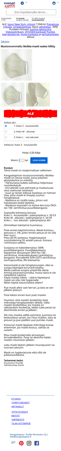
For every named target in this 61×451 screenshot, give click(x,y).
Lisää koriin (39, 160)
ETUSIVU (16, 399)
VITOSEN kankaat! (35, 32)
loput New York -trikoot (21, 24)
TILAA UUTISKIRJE (21, 423)
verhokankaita (50, 34)
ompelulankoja (22, 26)
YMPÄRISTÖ (17, 419)
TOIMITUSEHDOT (20, 402)
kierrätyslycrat (10, 34)
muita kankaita (29, 34)
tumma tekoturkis (40, 29)
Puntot (51, 32)
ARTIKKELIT (17, 406)
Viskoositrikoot (15, 32)
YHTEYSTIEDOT (19, 412)
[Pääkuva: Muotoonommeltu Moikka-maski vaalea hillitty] (16, 79)
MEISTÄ (15, 415)
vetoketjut (45, 26)
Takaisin (5, 41)
